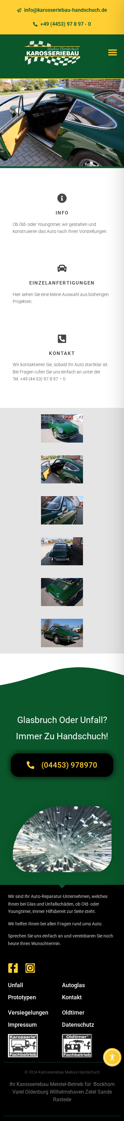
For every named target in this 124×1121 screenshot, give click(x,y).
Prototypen (22, 997)
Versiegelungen (28, 1012)
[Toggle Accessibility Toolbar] (112, 1057)
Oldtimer (73, 1012)
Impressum (22, 1024)
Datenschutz (78, 1024)
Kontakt (72, 997)
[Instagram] (30, 968)
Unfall (15, 985)
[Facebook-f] (13, 968)
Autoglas (73, 985)
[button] (112, 52)
